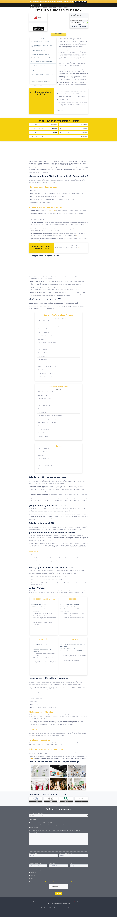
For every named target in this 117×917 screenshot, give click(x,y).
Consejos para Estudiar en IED (39, 50)
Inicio (30, 7)
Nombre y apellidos (35, 863)
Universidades (65, 5)
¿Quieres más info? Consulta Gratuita (38, 29)
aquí (78, 247)
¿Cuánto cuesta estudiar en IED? (40, 41)
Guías (85, 5)
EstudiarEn (32, 758)
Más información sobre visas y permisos (44, 822)
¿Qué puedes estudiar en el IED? (40, 54)
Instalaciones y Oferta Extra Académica (41, 81)
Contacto (45, 901)
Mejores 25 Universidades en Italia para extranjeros (47, 7)
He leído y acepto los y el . (54, 882)
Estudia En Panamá (52, 903)
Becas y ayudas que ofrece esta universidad (43, 74)
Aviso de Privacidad (71, 882)
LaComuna (65, 907)
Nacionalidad (33, 853)
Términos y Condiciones (53, 882)
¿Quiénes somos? (37, 901)
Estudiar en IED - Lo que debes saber (41, 58)
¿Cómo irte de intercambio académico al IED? (42, 69)
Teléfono (52, 863)
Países (55, 5)
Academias (77, 5)
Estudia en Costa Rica (64, 903)
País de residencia (65, 853)
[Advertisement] (58, 22)
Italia (36, 7)
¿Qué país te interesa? (36, 813)
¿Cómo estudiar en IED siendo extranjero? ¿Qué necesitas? (42, 46)
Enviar (58, 893)
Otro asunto (34, 827)
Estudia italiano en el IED (38, 65)
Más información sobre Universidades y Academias (47, 825)
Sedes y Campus (35, 78)
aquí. (77, 235)
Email (71, 863)
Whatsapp (33, 875)
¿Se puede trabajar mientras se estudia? (42, 61)
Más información (81, 1)
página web (52, 210)
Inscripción (54, 218)
